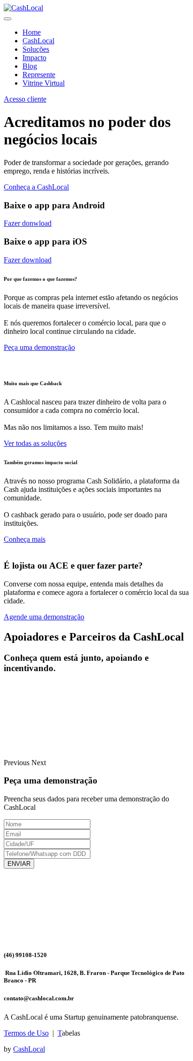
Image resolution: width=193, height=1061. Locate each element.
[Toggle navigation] (7, 18)
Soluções (35, 49)
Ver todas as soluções (35, 443)
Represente (38, 75)
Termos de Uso (26, 1033)
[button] (17, 763)
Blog (29, 66)
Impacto (34, 58)
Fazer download (28, 260)
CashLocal (38, 41)
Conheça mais (24, 539)
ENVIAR (18, 863)
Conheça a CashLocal (36, 187)
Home (31, 32)
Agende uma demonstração (44, 617)
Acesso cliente (25, 99)
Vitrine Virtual (43, 83)
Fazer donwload (28, 223)
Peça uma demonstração (39, 347)
